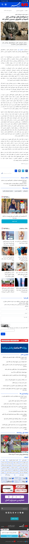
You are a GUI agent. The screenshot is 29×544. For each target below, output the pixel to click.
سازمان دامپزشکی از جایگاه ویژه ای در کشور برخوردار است (15, 183)
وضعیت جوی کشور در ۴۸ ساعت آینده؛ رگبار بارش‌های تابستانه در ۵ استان (14, 407)
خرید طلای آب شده (24, 462)
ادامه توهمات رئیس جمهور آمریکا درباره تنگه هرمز (16, 362)
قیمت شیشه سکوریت (13, 460)
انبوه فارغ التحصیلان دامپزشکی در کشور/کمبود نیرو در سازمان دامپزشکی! (14, 181)
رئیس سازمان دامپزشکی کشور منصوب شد (18, 185)
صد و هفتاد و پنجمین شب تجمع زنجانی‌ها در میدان (16, 380)
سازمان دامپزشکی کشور (8, 191)
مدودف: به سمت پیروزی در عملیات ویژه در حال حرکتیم (15, 404)
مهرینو (3, 472)
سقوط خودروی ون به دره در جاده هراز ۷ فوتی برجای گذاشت (14, 425)
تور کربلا (10, 462)
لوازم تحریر (24, 460)
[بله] (20, 513)
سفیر (4, 460)
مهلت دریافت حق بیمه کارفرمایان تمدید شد (18, 411)
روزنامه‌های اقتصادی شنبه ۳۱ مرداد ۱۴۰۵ (18, 454)
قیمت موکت (15, 462)
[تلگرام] (23, 513)
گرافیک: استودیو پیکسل (9, 541)
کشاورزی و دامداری (19, 10)
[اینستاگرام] (18, 513)
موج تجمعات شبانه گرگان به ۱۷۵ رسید (19, 372)
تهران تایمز (21, 475)
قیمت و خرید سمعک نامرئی (12, 472)
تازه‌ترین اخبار (24, 355)
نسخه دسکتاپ (14, 518)
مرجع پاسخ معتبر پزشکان (6, 465)
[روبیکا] (13, 513)
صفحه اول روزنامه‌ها (22, 433)
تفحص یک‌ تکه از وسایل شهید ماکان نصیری (18, 401)
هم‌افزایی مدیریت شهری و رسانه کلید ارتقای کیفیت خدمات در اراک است (14, 389)
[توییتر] (16, 513)
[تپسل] (2, 197)
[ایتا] (6, 513)
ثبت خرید (14, 221)
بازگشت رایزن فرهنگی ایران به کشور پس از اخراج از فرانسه (15, 386)
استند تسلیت (4, 462)
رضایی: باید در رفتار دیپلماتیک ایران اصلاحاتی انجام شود (15, 419)
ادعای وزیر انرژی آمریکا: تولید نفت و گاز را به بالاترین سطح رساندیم (15, 365)
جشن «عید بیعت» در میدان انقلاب (19, 383)
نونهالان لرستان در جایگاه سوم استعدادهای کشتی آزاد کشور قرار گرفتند (14, 415)
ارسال (3, 334)
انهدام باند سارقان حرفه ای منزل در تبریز (18, 422)
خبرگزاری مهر (21, 50)
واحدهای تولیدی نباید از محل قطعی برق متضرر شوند (16, 369)
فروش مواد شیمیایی (23, 467)
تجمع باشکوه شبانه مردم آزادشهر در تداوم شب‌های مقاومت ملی (14, 376)
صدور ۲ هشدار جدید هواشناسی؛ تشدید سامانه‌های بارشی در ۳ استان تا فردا (14, 397)
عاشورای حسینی (18, 191)
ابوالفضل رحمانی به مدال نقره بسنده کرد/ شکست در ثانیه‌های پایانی (14, 428)
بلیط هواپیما (15, 470)
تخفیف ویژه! (9, 536)
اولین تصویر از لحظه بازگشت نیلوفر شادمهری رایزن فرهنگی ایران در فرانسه (15, 358)
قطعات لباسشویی (5, 467)
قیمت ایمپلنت (14, 467)
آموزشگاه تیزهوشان (23, 470)
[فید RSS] (11, 513)
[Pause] (3, 212)
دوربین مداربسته (16, 465)
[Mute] (5, 212)
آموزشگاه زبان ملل (23, 472)
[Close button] (28, 529)
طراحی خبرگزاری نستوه (21, 541)
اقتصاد (26, 10)
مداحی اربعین (25, 465)
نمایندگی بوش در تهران (6, 470)
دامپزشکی (25, 191)
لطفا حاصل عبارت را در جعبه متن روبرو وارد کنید (17, 328)
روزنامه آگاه (7, 475)
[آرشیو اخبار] (9, 513)
